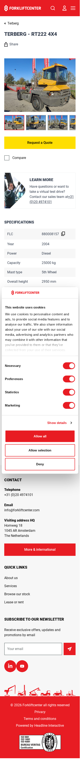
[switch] (69, 379)
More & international (40, 550)
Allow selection (40, 450)
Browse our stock (17, 594)
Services (10, 586)
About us (11, 578)
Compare (19, 158)
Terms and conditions (40, 719)
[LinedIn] (10, 666)
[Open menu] (73, 8)
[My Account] (64, 8)
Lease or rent (14, 602)
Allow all (40, 436)
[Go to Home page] (22, 8)
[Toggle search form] (52, 8)
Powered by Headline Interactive (40, 726)
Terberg (13, 23)
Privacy (40, 712)
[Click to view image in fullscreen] (40, 85)
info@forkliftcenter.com (22, 510)
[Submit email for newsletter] (70, 649)
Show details (57, 423)
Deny (40, 464)
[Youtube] (22, 666)
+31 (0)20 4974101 (18, 495)
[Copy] (63, 233)
